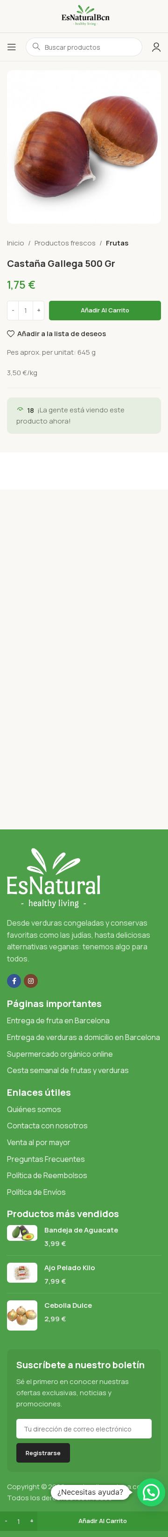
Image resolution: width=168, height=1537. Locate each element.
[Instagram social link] (31, 981)
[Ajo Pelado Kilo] (22, 1274)
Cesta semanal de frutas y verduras (68, 1070)
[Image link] (53, 877)
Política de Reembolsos (47, 1175)
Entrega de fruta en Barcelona (58, 1020)
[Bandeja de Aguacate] (22, 1236)
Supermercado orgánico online (60, 1054)
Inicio (15, 243)
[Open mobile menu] (11, 47)
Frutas (117, 243)
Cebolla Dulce (68, 1305)
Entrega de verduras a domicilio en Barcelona (83, 1037)
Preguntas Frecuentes (46, 1159)
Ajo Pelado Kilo (69, 1267)
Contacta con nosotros (47, 1125)
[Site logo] (83, 15)
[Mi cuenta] (156, 47)
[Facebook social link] (14, 981)
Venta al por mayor (38, 1142)
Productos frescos (65, 243)
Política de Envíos (36, 1192)
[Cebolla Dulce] (22, 1315)
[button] (151, 1492)
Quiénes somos (34, 1109)
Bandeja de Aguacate (81, 1230)
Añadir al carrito (105, 310)
